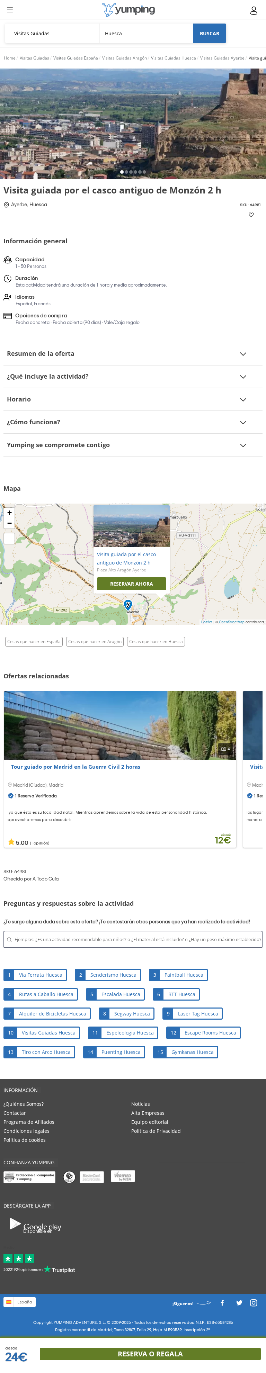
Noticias (140, 1104)
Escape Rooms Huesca (210, 1032)
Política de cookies (24, 1140)
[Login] (254, 10)
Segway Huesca (132, 1013)
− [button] (9, 523)
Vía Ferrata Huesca (40, 975)
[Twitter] (239, 1305)
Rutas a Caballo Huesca (46, 994)
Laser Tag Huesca (198, 1013)
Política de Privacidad (156, 1131)
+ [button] (9, 512)
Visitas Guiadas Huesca (49, 1032)
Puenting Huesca (121, 1052)
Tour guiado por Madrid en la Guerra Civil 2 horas (75, 766)
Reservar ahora (131, 583)
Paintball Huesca (184, 975)
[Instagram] (253, 1305)
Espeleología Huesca (130, 1032)
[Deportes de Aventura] (128, 10)
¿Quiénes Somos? (23, 1104)
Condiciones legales (26, 1131)
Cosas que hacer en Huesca (156, 641)
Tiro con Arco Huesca (46, 1052)
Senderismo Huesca (113, 975)
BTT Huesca (181, 994)
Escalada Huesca (120, 994)
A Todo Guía (46, 879)
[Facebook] (222, 1305)
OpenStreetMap (232, 622)
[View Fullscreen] (9, 538)
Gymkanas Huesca (192, 1052)
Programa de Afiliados (28, 1122)
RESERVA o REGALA (150, 1353)
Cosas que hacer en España (34, 641)
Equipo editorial (149, 1122)
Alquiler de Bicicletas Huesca (52, 1013)
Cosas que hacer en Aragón (95, 641)
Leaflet (206, 622)
